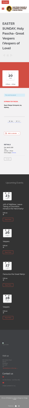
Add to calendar (12, 133)
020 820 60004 (6, 379)
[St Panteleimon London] (16, 8)
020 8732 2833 (16, 379)
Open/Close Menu (3, 8)
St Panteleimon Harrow (12, 398)
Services (14, 152)
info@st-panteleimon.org (8, 385)
